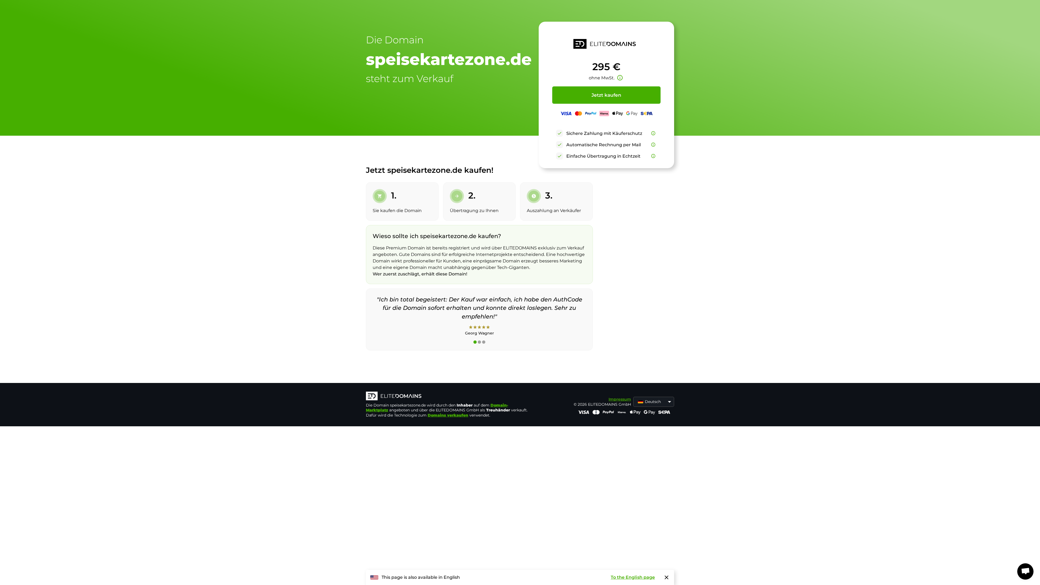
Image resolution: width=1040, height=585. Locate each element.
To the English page (633, 577)
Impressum (620, 399)
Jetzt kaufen (606, 95)
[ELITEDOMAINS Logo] (447, 396)
